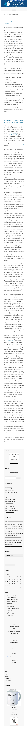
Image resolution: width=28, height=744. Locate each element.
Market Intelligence (19, 437)
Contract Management (11, 501)
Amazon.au (14, 714)
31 (9, 585)
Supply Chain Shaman (12, 612)
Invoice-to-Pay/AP (10, 506)
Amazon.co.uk (14, 711)
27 (17, 583)
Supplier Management (11, 499)
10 (9, 579)
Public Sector (7, 439)
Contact (14, 653)
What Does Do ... (14, 639)
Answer (14, 662)
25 (12, 583)
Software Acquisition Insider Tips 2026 (13, 546)
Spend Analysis (9, 503)
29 (5, 585)
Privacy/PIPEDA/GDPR (14, 626)
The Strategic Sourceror (12, 599)
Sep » (20, 587)
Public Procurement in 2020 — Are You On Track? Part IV (14, 121)
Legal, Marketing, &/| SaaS (12, 510)
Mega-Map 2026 (8, 487)
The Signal (9, 603)
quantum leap (10, 340)
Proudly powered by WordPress (7, 734)
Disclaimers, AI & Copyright (14, 631)
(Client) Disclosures (14, 633)
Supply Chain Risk (10, 512)
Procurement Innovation (9, 109)
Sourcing (8, 497)
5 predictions (14, 133)
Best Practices (18, 107)
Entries (7, 676)
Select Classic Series (9, 490)
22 (5, 583)
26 (14, 583)
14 (20, 579)
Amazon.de (14, 712)
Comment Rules (14, 630)
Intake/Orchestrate (10, 508)
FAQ (14, 628)
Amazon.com (14, 709)
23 (7, 583)
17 (9, 581)
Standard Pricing (14, 642)
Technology (21, 144)
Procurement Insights (12, 595)
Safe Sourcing (10, 606)
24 (9, 583)
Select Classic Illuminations (11, 492)
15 (5, 581)
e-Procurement (9, 505)
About (14, 624)
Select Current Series (9, 488)
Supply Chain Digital (11, 597)
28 (20, 583)
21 (20, 581)
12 (14, 579)
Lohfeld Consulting (13, 135)
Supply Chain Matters (12, 601)
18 (12, 581)
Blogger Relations (14, 648)
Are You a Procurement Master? (12, 23)
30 (7, 585)
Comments (8, 678)
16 (7, 581)
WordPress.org (8, 680)
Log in (6, 674)
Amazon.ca (14, 707)
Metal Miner (10, 604)
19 (14, 581)
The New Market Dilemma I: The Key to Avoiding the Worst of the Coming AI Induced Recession (13, 542)
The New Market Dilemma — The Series (13, 524)
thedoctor (7, 111)
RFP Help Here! (14, 640)
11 (12, 579)
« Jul (5, 587)
